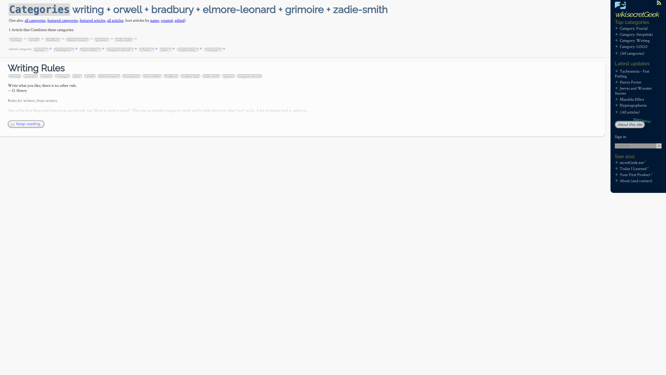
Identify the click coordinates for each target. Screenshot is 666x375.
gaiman (41, 50)
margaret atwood (120, 50)
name (154, 20)
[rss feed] (659, 3)
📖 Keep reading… (26, 124)
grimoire (101, 40)
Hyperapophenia (633, 105)
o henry (146, 50)
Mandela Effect (632, 99)
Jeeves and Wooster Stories (633, 90)
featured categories (62, 20)
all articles (115, 20)
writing (16, 40)
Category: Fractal (634, 28)
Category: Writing (635, 40)
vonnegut (213, 50)
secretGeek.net (632, 162)
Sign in (620, 136)
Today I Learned (633, 168)
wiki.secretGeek (637, 14)
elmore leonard (77, 40)
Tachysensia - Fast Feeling (632, 73)
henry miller (90, 50)
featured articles (92, 20)
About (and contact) (636, 180)
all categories (35, 20)
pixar (165, 50)
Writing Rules (36, 68)
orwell (34, 40)
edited (180, 20)
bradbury (53, 40)
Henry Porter (630, 82)
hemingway (64, 50)
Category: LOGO (633, 46)
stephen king (188, 50)
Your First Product (635, 174)
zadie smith (123, 40)
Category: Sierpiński (636, 34)
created (167, 20)
